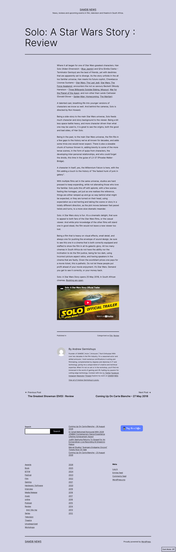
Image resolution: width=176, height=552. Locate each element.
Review (116, 336)
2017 (71, 496)
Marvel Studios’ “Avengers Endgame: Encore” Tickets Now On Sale (88, 448)
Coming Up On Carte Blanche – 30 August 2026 (87, 427)
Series (27, 513)
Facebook (115, 373)
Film (111, 336)
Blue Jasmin (87, 69)
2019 (71, 489)
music (27, 496)
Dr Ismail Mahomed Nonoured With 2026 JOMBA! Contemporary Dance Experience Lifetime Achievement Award (87, 434)
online (27, 499)
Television (29, 517)
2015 (71, 503)
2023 (71, 475)
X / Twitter (107, 373)
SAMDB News (88, 9)
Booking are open (74, 280)
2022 (71, 479)
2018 (71, 492)
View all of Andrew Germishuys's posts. (84, 380)
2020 (71, 485)
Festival (28, 475)
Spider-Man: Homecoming (86, 96)
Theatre (28, 520)
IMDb (116, 376)
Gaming (28, 482)
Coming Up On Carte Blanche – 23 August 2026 (87, 454)
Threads (88, 376)
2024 (71, 472)
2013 (71, 510)
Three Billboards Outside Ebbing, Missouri (88, 89)
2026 (71, 465)
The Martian (106, 96)
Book (27, 468)
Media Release (31, 492)
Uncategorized (31, 524)
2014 (71, 506)
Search (28, 427)
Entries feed (117, 473)
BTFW (27, 472)
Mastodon (81, 376)
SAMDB (111, 376)
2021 (71, 482)
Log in (115, 469)
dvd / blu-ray (31, 510)
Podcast (28, 503)
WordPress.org (118, 480)
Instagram (72, 376)
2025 (71, 468)
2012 (71, 513)
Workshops (30, 527)
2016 (71, 499)
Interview (29, 489)
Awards (28, 465)
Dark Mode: (167, 549)
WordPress (146, 542)
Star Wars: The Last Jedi (87, 82)
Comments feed (119, 476)
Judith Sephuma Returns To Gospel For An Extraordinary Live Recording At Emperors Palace (87, 442)
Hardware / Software (34, 485)
